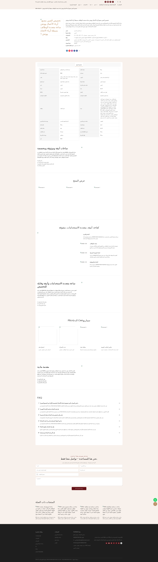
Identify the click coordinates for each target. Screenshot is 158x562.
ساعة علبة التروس (39, 543)
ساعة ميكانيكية (58, 537)
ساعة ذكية (57, 540)
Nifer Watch (38, 8)
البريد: (76, 540)
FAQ (36, 549)
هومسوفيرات (38, 535)
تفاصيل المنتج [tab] (79, 64)
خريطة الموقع (75, 559)
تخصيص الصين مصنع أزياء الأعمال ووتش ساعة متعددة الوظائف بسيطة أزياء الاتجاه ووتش (59, 8)
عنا (36, 546)
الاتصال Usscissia (39, 551)
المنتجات (37, 538)
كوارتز (56, 542)
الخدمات (37, 541)
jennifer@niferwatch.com (83, 540)
